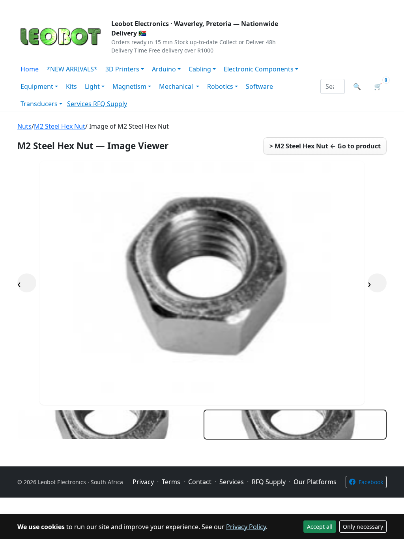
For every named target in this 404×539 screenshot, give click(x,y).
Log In (339, 6)
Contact (104, 6)
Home (30, 69)
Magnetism (129, 86)
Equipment (37, 86)
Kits (71, 86)
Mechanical (177, 86)
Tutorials (32, 6)
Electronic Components (259, 69)
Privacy (189, 6)
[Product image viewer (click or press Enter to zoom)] (202, 283)
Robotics (220, 86)
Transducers (39, 103)
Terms (218, 6)
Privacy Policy (246, 526)
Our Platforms (146, 6)
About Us (68, 6)
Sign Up (373, 6)
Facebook (371, 482)
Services (80, 103)
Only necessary (363, 526)
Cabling (200, 69)
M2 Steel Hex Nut (59, 126)
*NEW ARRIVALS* (72, 69)
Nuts (24, 126)
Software (259, 86)
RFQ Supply (110, 103)
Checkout (303, 6)
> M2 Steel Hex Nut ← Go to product (325, 146)
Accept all (320, 526)
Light (92, 86)
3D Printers (122, 69)
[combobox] (332, 86)
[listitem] (108, 425)
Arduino (164, 69)
